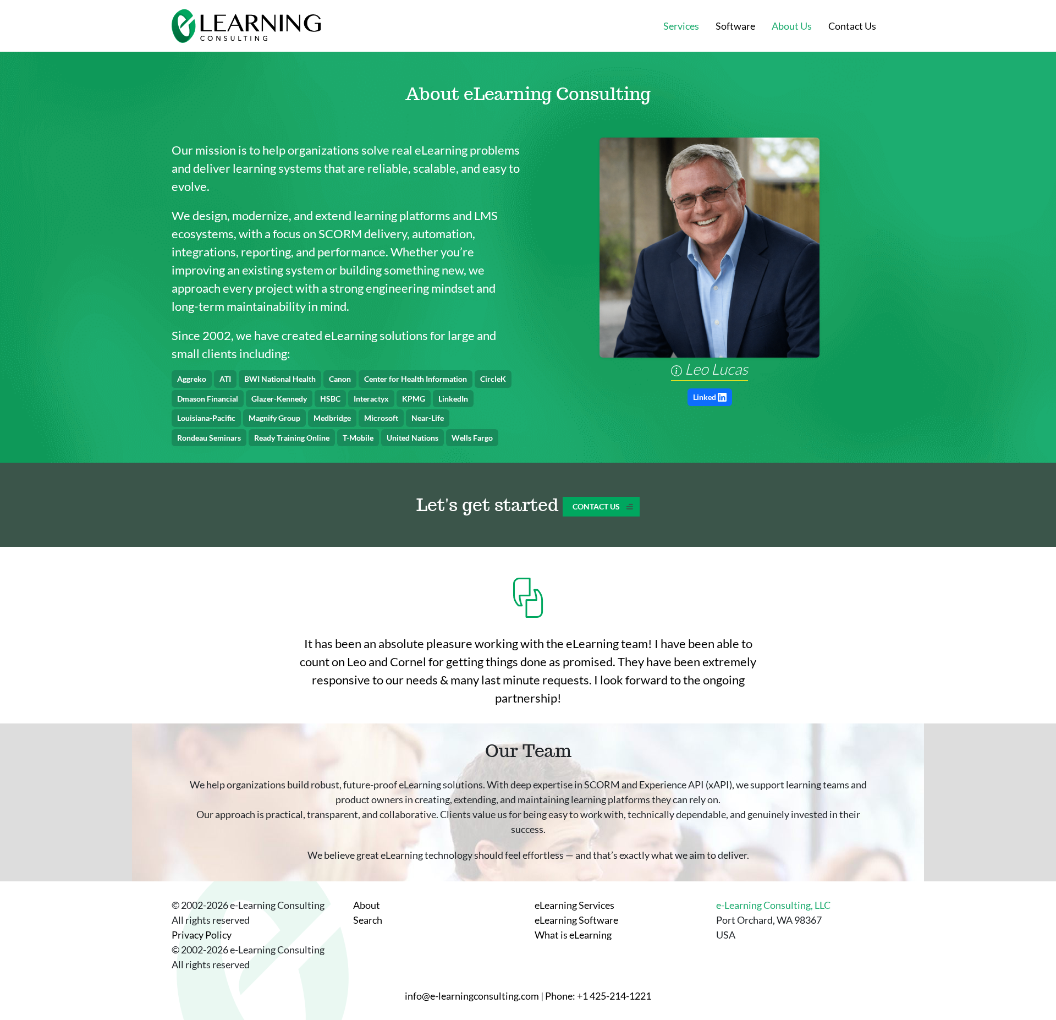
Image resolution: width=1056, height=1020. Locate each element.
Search (367, 920)
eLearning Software (576, 920)
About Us (792, 26)
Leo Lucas (715, 368)
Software (735, 26)
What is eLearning (573, 935)
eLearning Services (574, 905)
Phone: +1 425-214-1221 (598, 996)
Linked (704, 397)
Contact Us (852, 26)
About (366, 905)
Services (681, 26)
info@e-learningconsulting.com (472, 996)
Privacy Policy (202, 935)
